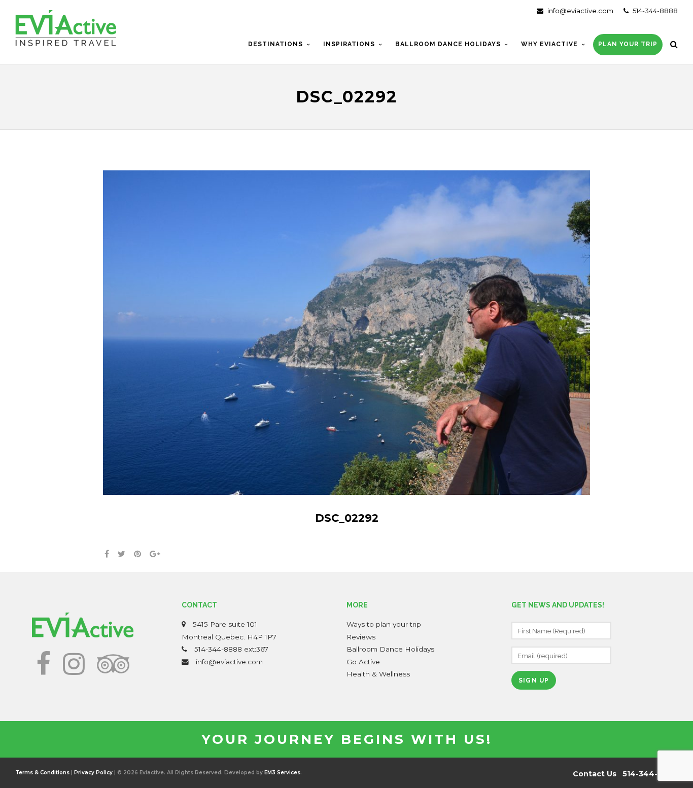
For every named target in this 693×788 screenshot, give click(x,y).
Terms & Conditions (42, 772)
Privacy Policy (93, 772)
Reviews (360, 637)
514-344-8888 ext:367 (231, 649)
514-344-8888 (654, 11)
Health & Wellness (378, 674)
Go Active (363, 662)
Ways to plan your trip (383, 624)
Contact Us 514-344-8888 (625, 773)
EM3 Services (282, 772)
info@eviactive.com (579, 11)
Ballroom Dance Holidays (390, 649)
